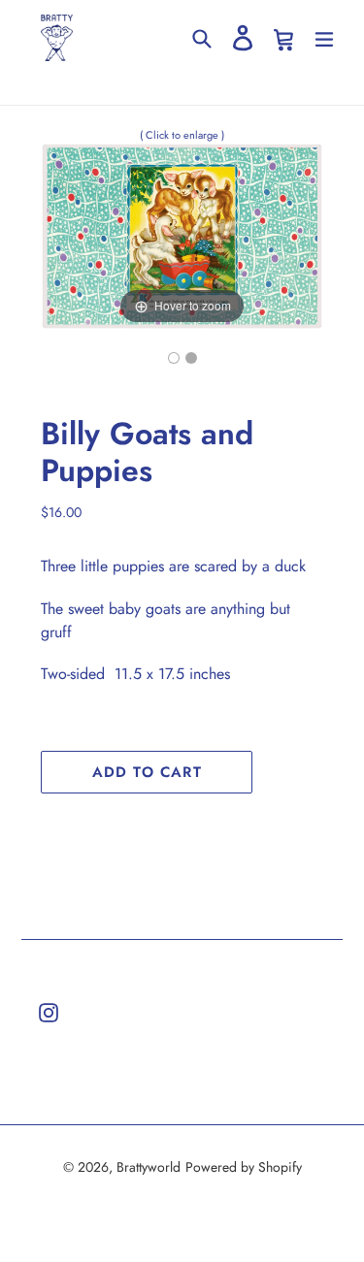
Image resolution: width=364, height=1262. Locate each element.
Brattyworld (148, 1167)
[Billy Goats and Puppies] (174, 358)
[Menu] (324, 38)
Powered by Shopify (243, 1167)
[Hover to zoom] (182, 233)
